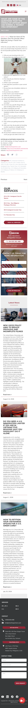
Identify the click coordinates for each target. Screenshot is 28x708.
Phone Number (6, 273)
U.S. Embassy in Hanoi (7, 170)
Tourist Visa (13, 166)
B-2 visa (15, 164)
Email (3, 266)
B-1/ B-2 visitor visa (17, 162)
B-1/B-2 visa (8, 164)
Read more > (7, 394)
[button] (25, 11)
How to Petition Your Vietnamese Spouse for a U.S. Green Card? (12, 522)
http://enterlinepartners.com (14, 150)
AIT (7, 36)
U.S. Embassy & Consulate (18, 168)
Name (3, 259)
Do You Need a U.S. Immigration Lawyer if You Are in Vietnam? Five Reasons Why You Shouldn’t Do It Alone (14, 427)
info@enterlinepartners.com (20, 1)
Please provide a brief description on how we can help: (14, 280)
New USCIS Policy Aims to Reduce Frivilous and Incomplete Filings (13, 328)
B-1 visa (8, 162)
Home (2, 36)
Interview (21, 164)
